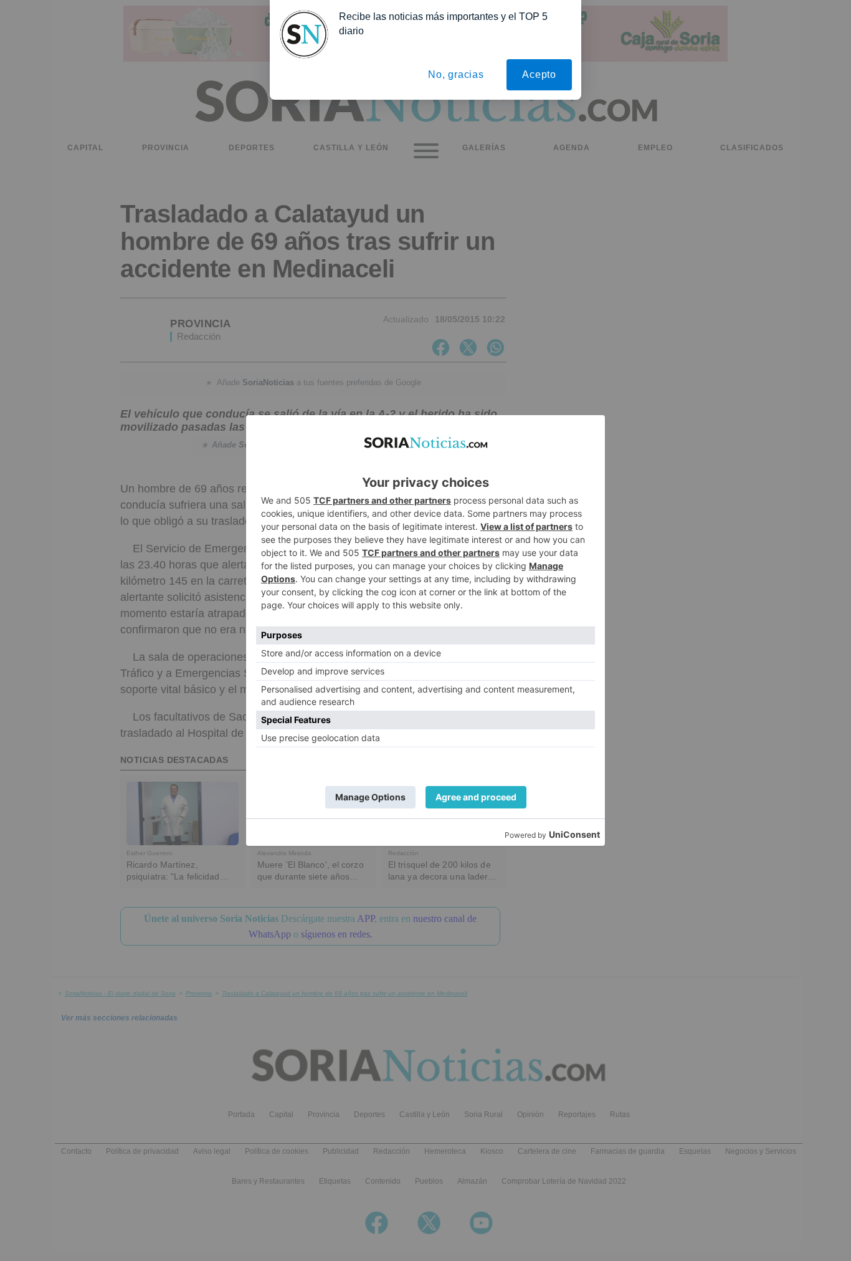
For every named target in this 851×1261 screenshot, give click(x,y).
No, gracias (456, 74)
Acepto (539, 74)
